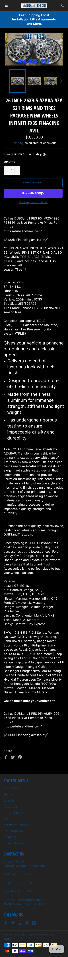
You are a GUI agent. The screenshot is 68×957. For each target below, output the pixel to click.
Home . (9, 794)
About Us (10, 806)
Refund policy (13, 831)
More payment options (33, 202)
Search (9, 800)
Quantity (9, 162)
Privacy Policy (14, 843)
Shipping (18, 143)
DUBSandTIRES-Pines (27, 934)
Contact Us (12, 788)
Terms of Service (16, 825)
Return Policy (13, 812)
